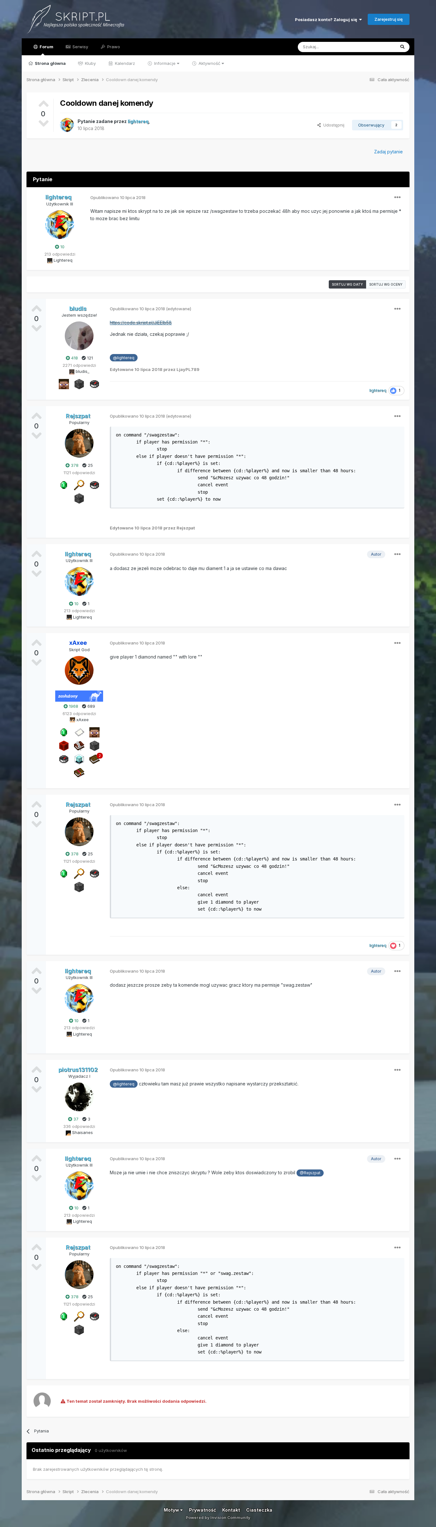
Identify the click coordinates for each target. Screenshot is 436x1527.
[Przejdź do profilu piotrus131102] (79, 1097)
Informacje (165, 63)
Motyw (172, 1510)
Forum (46, 46)
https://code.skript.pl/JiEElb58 (141, 322)
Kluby (90, 63)
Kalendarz (124, 63)
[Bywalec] (79, 383)
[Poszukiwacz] (79, 484)
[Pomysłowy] (79, 758)
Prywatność (202, 1510)
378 (74, 465)
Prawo (113, 46)
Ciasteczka (259, 1510)
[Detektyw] (94, 383)
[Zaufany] (64, 383)
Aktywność (209, 63)
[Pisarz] (79, 745)
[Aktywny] (79, 731)
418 (74, 357)
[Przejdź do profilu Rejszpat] (79, 443)
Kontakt (231, 1510)
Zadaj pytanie (388, 151)
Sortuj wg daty (347, 284)
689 (90, 706)
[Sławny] (64, 484)
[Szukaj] (402, 47)
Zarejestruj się (388, 19)
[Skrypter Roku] (79, 772)
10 (61, 246)
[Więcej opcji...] (397, 197)
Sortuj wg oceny (385, 284)
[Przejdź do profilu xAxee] (79, 670)
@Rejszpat (310, 1172)
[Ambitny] (64, 745)
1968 (73, 706)
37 (75, 1119)
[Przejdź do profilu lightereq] (67, 125)
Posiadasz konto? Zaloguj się (327, 19)
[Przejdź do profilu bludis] (79, 335)
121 (89, 357)
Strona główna (50, 63)
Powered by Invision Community (218, 1517)
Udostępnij (332, 124)
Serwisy (79, 46)
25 (89, 465)
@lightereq (123, 357)
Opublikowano (118, 197)
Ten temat (377, 46)
